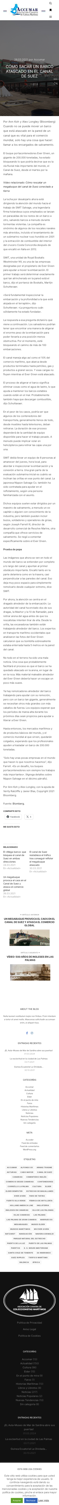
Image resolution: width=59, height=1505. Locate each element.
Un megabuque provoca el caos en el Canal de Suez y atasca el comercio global (14, 883)
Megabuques (21, 1224)
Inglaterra (43, 1205)
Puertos (15, 1248)
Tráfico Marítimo (38, 1257)
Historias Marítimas (29, 1106)
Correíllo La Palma (18, 1186)
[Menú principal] (51, 17)
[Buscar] (51, 3)
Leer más (43, 1500)
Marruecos (46, 1220)
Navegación (25, 1234)
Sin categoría (29, 1123)
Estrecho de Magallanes (39, 1191)
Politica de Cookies (29, 1335)
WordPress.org (29, 1149)
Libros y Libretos (29, 1110)
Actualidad (29, 1090)
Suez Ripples (18, 1257)
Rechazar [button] (31, 1500)
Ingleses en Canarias (17, 1210)
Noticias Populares (29, 1116)
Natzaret (10, 1234)
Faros (29, 1103)
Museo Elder (38, 1224)
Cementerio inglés (36, 1177)
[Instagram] (32, 1033)
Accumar (12, 1167)
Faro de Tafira (37, 1196)
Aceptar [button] (17, 1500)
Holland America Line (21, 1205)
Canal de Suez (44, 1172)
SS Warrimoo (44, 1253)
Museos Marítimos (20, 1229)
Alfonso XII (27, 1167)
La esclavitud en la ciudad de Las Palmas (29, 1058)
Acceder (29, 1139)
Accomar (29, 1087)
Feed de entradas (30, 1143)
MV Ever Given (41, 1229)
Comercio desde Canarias (20, 1182)
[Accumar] (24, 10)
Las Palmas (40, 1215)
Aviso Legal (29, 1329)
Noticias (29, 1113)
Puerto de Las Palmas (40, 1243)
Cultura (29, 1093)
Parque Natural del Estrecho (30, 1239)
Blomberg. (19, 803)
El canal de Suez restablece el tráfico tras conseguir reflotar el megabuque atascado (41, 858)
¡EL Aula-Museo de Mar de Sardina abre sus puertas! (29, 1050)
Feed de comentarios (29, 1146)
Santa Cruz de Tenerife (20, 1253)
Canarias (18, 1177)
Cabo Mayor (26, 1172)
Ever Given (20, 1196)
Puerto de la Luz (16, 1243)
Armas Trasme (44, 1167)
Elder (29, 1096)
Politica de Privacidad (29, 1322)
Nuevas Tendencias (29, 1119)
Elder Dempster (14, 1191)
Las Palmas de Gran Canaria (22, 1220)
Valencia (24, 1262)
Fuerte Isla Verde (16, 1201)
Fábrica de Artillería (40, 1201)
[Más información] (51, 10)
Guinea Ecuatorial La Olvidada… (28, 1067)
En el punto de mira (29, 1100)
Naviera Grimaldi (45, 1234)
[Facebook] (27, 1033)
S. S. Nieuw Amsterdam (36, 1248)
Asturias (12, 1172)
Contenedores (45, 1182)
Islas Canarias (22, 1215)
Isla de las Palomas (43, 1210)
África (36, 1262)
